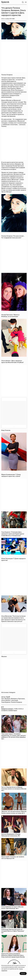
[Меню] (26, 2)
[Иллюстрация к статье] (14, 31)
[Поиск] (23, 2)
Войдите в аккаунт (7, 709)
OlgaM (8, 697)
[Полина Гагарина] (14, 213)
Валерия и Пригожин (18, 699)
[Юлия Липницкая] (14, 546)
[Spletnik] (5, 2)
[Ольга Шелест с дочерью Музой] (14, 338)
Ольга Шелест (6, 700)
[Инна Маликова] (14, 603)
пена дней (14, 700)
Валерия (7, 699)
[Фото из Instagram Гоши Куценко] (14, 519)
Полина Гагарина (16, 702)
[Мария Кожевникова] (14, 452)
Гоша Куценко (5, 702)
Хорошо (23, 973)
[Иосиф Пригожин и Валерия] (14, 292)
